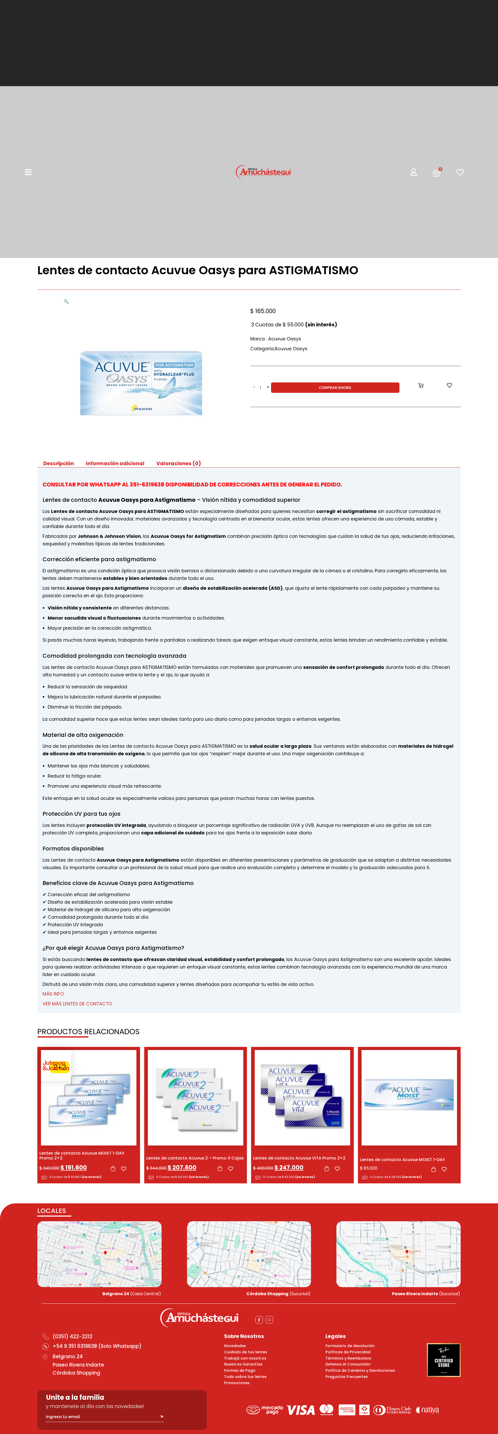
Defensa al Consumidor (348, 1364)
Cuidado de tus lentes (245, 1352)
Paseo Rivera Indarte (78, 1364)
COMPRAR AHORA (335, 387)
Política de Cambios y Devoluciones (360, 1370)
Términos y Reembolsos (348, 1358)
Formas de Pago (239, 1370)
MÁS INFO (53, 994)
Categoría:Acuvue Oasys (278, 349)
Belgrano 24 (68, 1356)
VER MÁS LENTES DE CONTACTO (77, 1004)
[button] (66, 301)
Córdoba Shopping (76, 1372)
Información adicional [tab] (115, 463)
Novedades (235, 1345)
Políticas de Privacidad (348, 1352)
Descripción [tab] (58, 463)
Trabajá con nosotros (245, 1358)
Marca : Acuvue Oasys (275, 339)
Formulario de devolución (350, 1345)
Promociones (237, 1382)
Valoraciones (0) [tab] (178, 463)
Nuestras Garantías (243, 1364)
